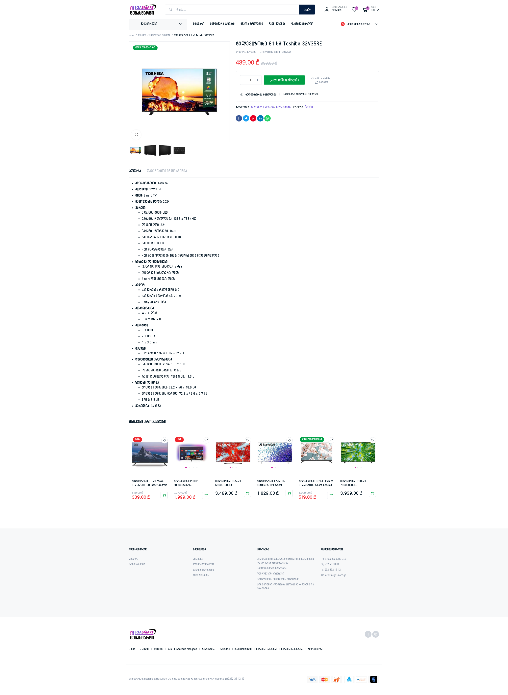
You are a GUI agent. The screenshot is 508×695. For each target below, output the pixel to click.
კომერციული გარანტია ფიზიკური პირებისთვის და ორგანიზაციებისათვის (286, 561)
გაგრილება (209, 650)
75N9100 (159, 650)
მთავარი (198, 24)
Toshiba (309, 107)
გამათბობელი (243, 650)
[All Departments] (158, 24)
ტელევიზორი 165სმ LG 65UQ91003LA (229, 483)
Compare (323, 82)
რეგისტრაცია (137, 565)
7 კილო (145, 650)
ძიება (307, 9)
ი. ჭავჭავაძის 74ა (335, 559)
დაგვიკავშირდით (302, 24)
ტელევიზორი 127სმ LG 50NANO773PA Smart (271, 483)
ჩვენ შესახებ (277, 24)
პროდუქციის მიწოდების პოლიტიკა (278, 580)
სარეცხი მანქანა (267, 650)
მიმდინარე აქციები (222, 24)
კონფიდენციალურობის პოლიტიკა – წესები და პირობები (285, 587)
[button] (136, 135)
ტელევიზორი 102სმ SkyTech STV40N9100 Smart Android (316, 483)
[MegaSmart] (143, 9)
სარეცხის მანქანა (292, 650)
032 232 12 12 (333, 570)
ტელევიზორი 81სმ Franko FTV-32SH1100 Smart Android (149, 483)
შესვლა (133, 559)
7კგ (170, 650)
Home (132, 36)
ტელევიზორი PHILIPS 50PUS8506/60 (186, 483)
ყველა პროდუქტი (252, 24)
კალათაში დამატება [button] (164, 495)
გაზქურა (225, 650)
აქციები (142, 36)
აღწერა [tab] (135, 171)
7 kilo (132, 650)
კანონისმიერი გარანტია (272, 569)
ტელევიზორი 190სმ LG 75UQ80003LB (354, 483)
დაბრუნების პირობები (270, 574)
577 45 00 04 (332, 565)
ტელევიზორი (284, 107)
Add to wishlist (323, 79)
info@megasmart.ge (335, 576)
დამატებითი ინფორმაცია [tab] (167, 171)
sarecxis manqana (187, 650)
